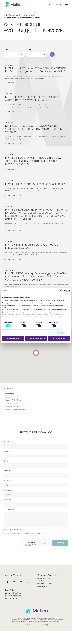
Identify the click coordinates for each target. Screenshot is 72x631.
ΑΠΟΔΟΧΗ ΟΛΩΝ (59, 339)
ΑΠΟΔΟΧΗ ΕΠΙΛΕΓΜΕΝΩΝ (36, 339)
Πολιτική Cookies (26, 619)
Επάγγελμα (8, 480)
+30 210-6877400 (12, 406)
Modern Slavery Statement (52, 621)
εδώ (44, 533)
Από (6, 49)
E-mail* (6, 461)
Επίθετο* (7, 451)
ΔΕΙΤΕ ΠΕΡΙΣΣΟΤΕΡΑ (10, 83)
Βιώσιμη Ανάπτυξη (29, 15)
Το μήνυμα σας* (9, 509)
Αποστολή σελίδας (14, 593)
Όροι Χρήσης (15, 619)
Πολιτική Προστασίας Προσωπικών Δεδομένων (48, 619)
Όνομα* (7, 442)
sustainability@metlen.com (15, 410)
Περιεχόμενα (12, 598)
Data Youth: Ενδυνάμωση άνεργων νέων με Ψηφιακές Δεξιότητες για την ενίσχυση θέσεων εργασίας (33, 128)
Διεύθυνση (8, 490)
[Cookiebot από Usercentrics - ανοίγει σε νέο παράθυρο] (61, 290)
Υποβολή (60, 543)
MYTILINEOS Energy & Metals (31, 136)
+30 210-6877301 (12, 403)
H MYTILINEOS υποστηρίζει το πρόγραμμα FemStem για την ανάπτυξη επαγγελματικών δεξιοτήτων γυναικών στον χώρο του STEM (36, 276)
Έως (29, 49)
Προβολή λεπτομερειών (58, 333)
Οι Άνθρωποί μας (43, 581)
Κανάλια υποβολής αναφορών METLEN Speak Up (28, 621)
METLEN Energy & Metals (31, 78)
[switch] (23, 325)
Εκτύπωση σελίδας (14, 596)
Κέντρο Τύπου (42, 586)
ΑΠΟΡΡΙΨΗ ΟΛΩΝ (13, 339)
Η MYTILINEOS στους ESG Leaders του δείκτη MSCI (36, 184)
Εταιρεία (7, 471)
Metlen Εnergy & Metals (12, 15)
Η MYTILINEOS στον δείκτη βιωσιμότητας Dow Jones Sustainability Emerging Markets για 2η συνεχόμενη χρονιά (33, 160)
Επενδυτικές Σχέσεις (44, 583)
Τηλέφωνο (7, 500)
